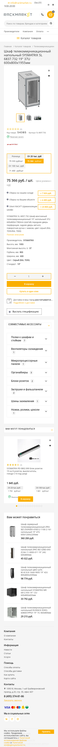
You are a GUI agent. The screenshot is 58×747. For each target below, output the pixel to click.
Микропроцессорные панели (24, 362)
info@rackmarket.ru (21, 2)
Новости (8, 649)
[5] (18, 129)
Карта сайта (10, 678)
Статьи (7, 653)
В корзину (29, 284)
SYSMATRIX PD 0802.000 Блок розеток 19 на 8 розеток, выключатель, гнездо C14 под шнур (25, 471)
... (48, 31)
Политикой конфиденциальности (14, 743)
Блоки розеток (22, 380)
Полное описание (15, 234)
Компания (28, 31)
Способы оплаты (12, 667)
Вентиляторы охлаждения (27, 350)
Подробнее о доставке (24, 302)
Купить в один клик (29, 291)
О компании (10, 635)
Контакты (8, 639)
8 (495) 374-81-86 (42, 14)
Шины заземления (24, 401)
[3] (13, 129)
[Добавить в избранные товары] (50, 445)
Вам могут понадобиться (20, 428)
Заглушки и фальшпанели (27, 391)
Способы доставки (13, 671)
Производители (11, 31)
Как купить (9, 674)
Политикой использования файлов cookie (17, 740)
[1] (8, 129)
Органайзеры (21, 372)
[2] (10, 129)
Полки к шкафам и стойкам (22, 338)
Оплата (40, 31)
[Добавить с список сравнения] (50, 440)
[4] (15, 129)
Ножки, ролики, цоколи (25, 411)
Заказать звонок (13, 700)
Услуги (7, 657)
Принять (46, 731)
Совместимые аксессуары (24, 324)
